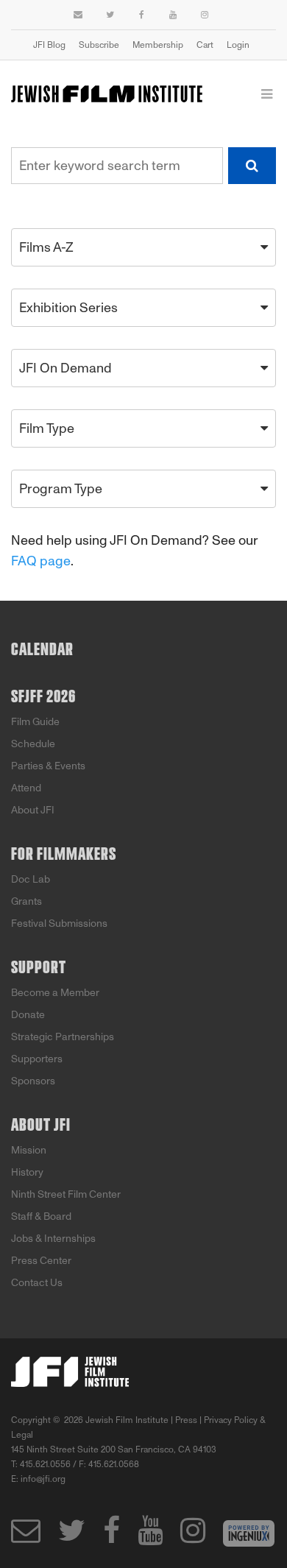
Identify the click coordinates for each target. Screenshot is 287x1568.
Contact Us (37, 1282)
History (27, 1172)
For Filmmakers (63, 855)
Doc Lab (30, 879)
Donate (28, 1015)
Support (38, 968)
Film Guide (35, 722)
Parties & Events (48, 766)
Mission (28, 1150)
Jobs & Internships (53, 1238)
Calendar (42, 650)
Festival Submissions (59, 923)
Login (238, 45)
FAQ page (41, 561)
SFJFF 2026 (43, 697)
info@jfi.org (43, 1479)
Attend (26, 788)
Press (186, 1420)
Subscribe (99, 45)
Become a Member (55, 992)
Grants (26, 901)
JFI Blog (49, 45)
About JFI (32, 810)
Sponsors (33, 1081)
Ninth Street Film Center (66, 1194)
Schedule (33, 744)
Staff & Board (41, 1216)
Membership (157, 45)
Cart (204, 45)
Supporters (37, 1059)
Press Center (41, 1260)
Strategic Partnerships (62, 1037)
